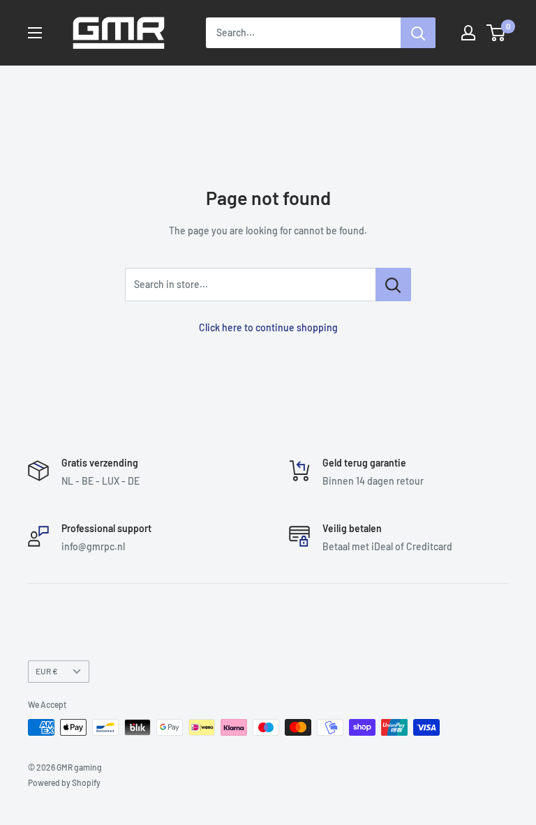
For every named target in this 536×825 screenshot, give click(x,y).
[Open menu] (35, 32)
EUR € (47, 671)
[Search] (418, 32)
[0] (496, 32)
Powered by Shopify (64, 782)
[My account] (468, 32)
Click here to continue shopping (268, 327)
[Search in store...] (393, 284)
